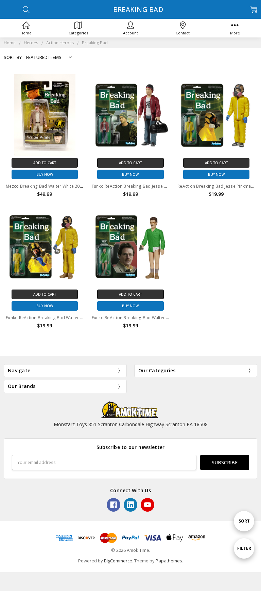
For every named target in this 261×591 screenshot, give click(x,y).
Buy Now (44, 174)
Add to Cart (44, 162)
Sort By (13, 57)
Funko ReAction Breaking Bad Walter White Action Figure (148, 318)
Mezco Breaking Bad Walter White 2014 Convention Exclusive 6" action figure (83, 186)
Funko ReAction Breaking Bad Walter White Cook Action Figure (68, 318)
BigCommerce (118, 561)
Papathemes (169, 561)
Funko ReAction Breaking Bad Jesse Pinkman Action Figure (150, 186)
